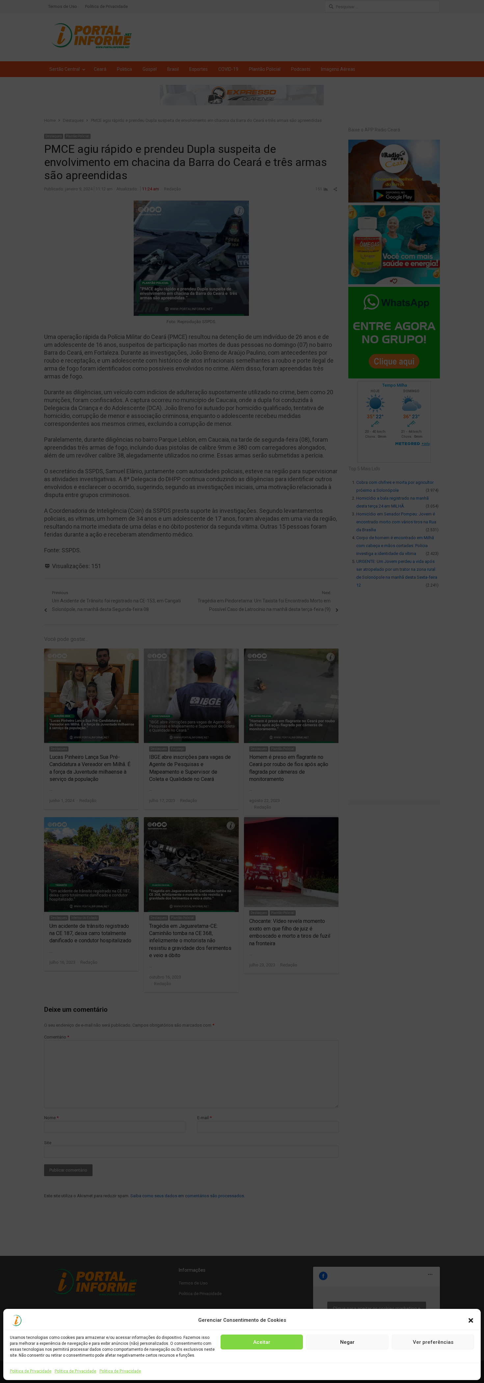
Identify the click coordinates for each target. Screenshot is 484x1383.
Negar (347, 1342)
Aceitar (261, 1342)
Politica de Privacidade (30, 1371)
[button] (471, 1320)
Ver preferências (433, 1342)
